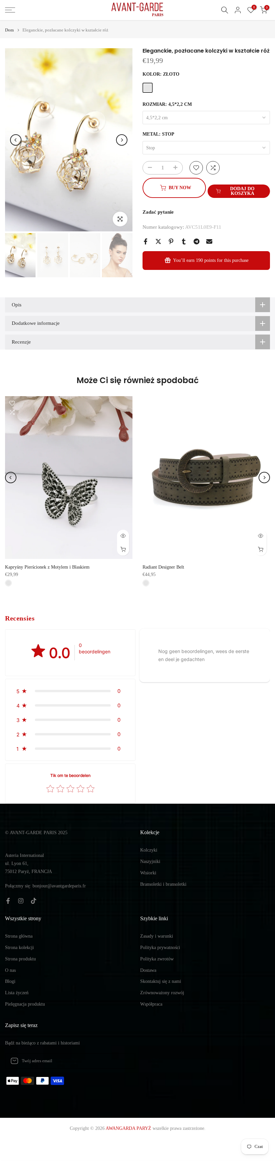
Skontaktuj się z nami (160, 981)
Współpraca (151, 1004)
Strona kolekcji (19, 947)
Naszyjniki (150, 861)
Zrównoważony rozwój (162, 992)
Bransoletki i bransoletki (163, 884)
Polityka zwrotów (157, 958)
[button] (70, 691)
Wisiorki (148, 872)
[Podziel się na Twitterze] (158, 241)
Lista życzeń (17, 992)
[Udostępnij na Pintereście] (171, 241)
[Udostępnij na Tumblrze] (184, 241)
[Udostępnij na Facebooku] (146, 241)
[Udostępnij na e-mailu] (209, 241)
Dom (9, 30)
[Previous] (15, 140)
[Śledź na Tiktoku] (34, 901)
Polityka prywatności (160, 947)
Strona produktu (20, 958)
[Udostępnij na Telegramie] (197, 241)
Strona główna (19, 936)
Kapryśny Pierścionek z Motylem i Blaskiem (47, 567)
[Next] (121, 140)
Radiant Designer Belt (163, 567)
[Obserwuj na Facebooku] (8, 901)
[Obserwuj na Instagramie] (21, 901)
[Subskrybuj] (123, 1061)
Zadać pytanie (158, 212)
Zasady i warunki (156, 936)
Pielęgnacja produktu (25, 1004)
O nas (10, 970)
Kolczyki (148, 850)
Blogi (10, 981)
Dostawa (148, 970)
